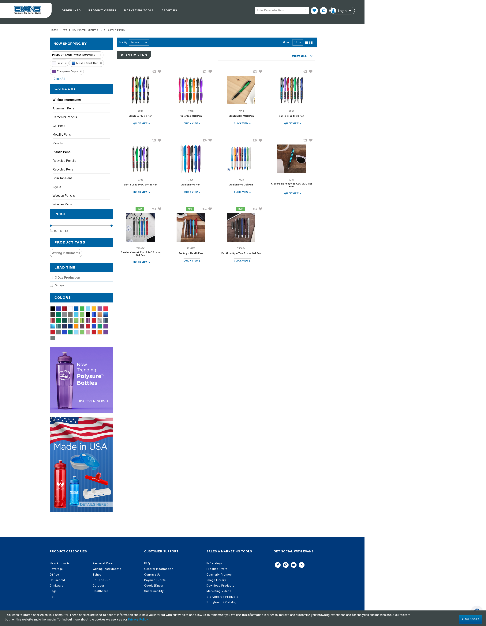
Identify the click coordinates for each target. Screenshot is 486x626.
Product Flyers (217, 569)
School (98, 574)
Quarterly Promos (219, 574)
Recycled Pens (63, 169)
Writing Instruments (80, 30)
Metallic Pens (62, 134)
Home (54, 30)
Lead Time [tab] (65, 267)
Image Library (216, 580)
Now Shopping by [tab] (70, 44)
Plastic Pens (114, 30)
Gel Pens (59, 125)
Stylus (57, 187)
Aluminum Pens (63, 108)
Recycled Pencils (64, 160)
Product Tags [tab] (69, 242)
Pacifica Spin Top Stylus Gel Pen (241, 253)
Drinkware (57, 585)
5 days (60, 285)
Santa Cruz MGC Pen (291, 116)
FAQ (147, 563)
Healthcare (100, 591)
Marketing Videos (219, 591)
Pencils (58, 143)
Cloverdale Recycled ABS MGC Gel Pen (291, 185)
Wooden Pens (62, 204)
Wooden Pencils (64, 195)
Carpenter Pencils (65, 117)
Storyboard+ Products (222, 596)
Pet (52, 596)
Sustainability (154, 591)
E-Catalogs (214, 563)
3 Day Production (67, 277)
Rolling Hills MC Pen (191, 253)
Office (54, 574)
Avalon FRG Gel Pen (241, 184)
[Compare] (323, 10)
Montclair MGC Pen (140, 116)
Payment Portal (155, 580)
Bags (53, 591)
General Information (158, 569)
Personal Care (103, 563)
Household (57, 580)
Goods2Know (153, 585)
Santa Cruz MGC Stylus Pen (140, 184)
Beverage (56, 569)
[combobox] (282, 10)
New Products (60, 563)
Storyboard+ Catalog (222, 602)
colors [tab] (62, 297)
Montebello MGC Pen (241, 116)
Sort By (123, 42)
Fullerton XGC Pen (191, 116)
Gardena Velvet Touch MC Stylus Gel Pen (140, 254)
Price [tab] (60, 214)
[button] (159, 71)
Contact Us (152, 574)
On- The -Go (101, 580)
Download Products (220, 585)
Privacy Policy (138, 619)
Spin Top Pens (62, 178)
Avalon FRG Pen (190, 184)
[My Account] (342, 10)
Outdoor (98, 585)
